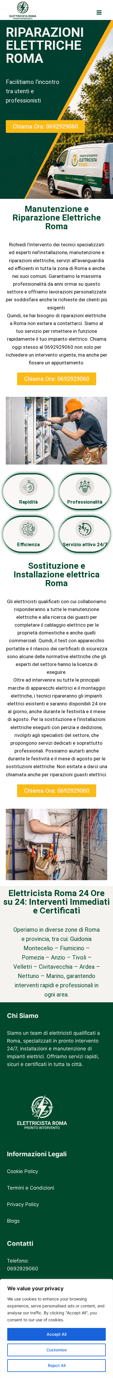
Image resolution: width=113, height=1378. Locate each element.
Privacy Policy (23, 1204)
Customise (56, 1349)
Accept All (56, 1334)
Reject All (56, 1365)
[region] (56, 1328)
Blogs (13, 1221)
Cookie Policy (22, 1171)
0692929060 (22, 1268)
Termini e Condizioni (30, 1188)
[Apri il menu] (99, 10)
